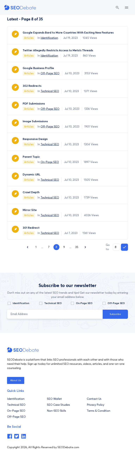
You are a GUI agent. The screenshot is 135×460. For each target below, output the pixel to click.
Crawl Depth (31, 192)
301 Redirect (31, 227)
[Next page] (85, 247)
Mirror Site (30, 210)
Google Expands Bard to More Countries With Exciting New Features (68, 32)
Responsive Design (35, 139)
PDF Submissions (34, 103)
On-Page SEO (50, 162)
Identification (49, 38)
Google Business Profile (38, 68)
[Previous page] (27, 247)
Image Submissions (35, 121)
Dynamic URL (31, 174)
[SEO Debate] (20, 7)
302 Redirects (32, 85)
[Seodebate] (9, 437)
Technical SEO (50, 91)
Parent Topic (31, 156)
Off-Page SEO (50, 73)
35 (76, 247)
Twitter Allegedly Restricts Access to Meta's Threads (58, 50)
